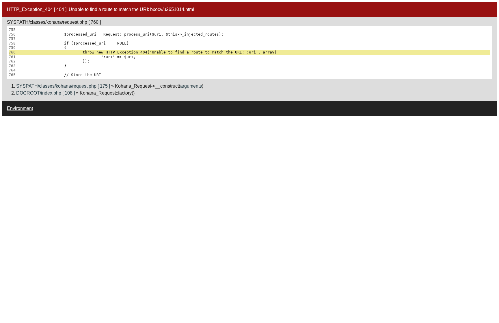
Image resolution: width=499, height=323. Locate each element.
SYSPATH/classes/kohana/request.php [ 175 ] (63, 86)
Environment (20, 108)
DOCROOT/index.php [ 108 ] (45, 93)
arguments (191, 86)
